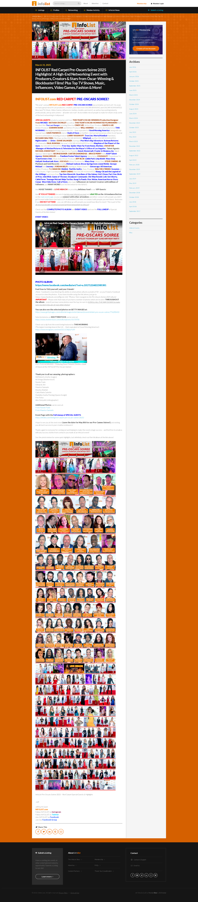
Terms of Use (74, 893)
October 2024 (134, 104)
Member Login (158, 3)
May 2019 (132, 183)
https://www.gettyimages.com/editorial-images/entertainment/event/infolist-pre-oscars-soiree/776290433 (77, 312)
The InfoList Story (74, 859)
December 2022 (134, 146)
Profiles (56, 10)
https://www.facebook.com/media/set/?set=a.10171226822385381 (70, 285)
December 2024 (134, 100)
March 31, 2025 (43, 65)
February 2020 (134, 165)
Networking (73, 10)
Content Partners (74, 871)
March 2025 (133, 95)
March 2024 (133, 118)
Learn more (47, 876)
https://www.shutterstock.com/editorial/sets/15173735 (57, 319)
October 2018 (134, 197)
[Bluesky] (155, 875)
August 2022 (133, 155)
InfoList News (114, 10)
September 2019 (134, 174)
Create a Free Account (145, 48)
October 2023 (134, 127)
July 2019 (132, 179)
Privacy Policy (63, 893)
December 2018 (134, 193)
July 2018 (132, 202)
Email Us (136, 865)
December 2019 (134, 169)
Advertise (95, 3)
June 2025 (132, 90)
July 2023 (132, 132)
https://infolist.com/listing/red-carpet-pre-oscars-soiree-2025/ (59, 417)
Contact (105, 3)
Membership (141, 3)
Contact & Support (139, 860)
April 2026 (132, 72)
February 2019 (134, 188)
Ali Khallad (162, 893)
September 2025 (134, 86)
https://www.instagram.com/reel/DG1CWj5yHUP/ (55, 329)
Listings (41, 10)
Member (152, 893)
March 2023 (133, 141)
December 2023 (134, 123)
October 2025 (134, 81)
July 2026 (132, 67)
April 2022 (132, 160)
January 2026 (134, 76)
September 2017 (134, 211)
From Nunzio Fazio (42, 407)
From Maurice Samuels (44, 410)
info (44, 3)
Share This (42, 827)
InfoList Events (134, 228)
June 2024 (132, 114)
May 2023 (132, 137)
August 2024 (133, 109)
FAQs (97, 865)
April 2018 (132, 206)
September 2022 (134, 151)
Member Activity (93, 10)
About (85, 3)
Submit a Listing (156, 10)
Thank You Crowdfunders (103, 871)
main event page (47, 197)
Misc (130, 233)
